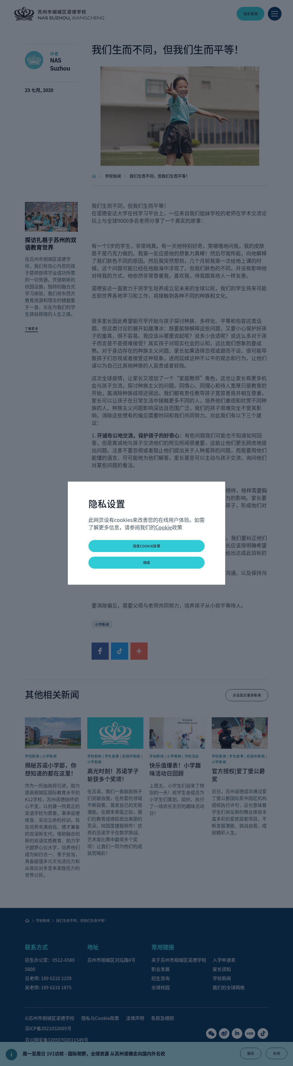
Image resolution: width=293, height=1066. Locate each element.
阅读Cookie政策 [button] (146, 545)
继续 (146, 562)
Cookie (163, 527)
